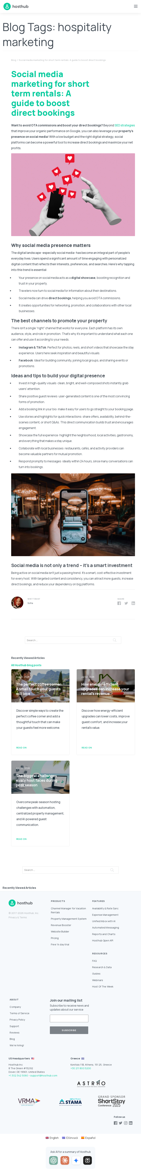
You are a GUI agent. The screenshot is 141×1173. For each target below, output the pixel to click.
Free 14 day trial (60, 944)
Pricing (55, 938)
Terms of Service (19, 1013)
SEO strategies (125, 125)
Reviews (14, 1032)
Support (14, 1026)
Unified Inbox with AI (103, 921)
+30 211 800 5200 (80, 1068)
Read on (21, 747)
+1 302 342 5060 (18, 1075)
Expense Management (105, 914)
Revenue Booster (61, 925)
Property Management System (68, 918)
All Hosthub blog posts (26, 665)
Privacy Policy (17, 1019)
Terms (23, 917)
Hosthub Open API (102, 940)
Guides (96, 973)
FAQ (94, 960)
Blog (13, 60)
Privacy (13, 917)
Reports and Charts (103, 934)
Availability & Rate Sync (105, 908)
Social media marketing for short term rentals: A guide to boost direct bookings (62, 60)
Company (15, 1006)
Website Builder (60, 931)
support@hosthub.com (43, 1075)
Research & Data (102, 967)
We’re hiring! (17, 1045)
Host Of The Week (102, 986)
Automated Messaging (105, 927)
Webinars (97, 980)
